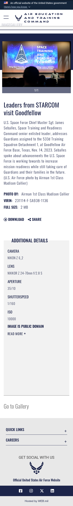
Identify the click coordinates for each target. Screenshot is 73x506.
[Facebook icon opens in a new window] (21, 491)
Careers (12, 440)
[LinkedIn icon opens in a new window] (52, 491)
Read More (16, 333)
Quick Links (15, 429)
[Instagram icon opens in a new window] (31, 491)
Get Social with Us (36, 457)
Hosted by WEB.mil (36, 501)
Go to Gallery (16, 406)
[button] (17, 7)
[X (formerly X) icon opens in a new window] (42, 491)
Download (15, 219)
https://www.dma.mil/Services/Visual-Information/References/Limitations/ (31, 382)
